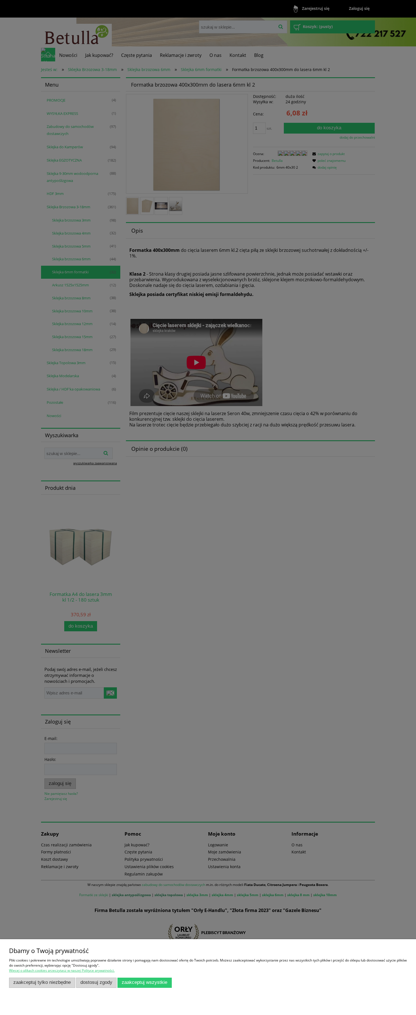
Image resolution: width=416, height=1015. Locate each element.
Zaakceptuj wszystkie (144, 982)
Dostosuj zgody (96, 982)
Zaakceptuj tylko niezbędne (42, 982)
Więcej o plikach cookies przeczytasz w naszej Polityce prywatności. (62, 970)
